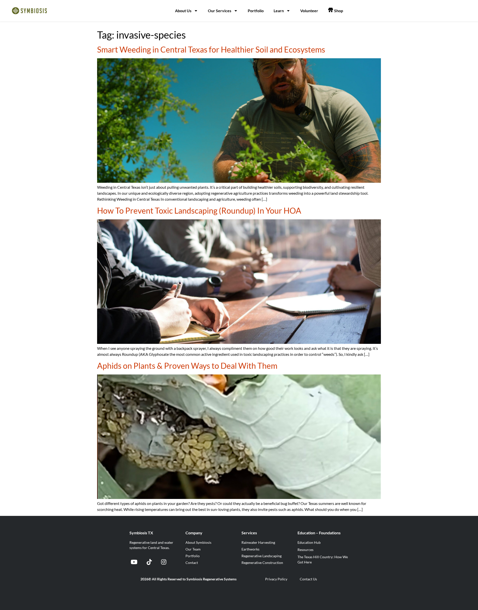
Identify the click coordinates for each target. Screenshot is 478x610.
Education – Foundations (319, 532)
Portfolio (256, 10)
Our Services (219, 10)
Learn (279, 10)
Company (193, 532)
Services (249, 532)
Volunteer (309, 10)
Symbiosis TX (141, 532)
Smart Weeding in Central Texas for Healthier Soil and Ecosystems (211, 49)
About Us (183, 10)
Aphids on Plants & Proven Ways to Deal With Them (187, 365)
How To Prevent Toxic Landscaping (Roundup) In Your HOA (199, 210)
